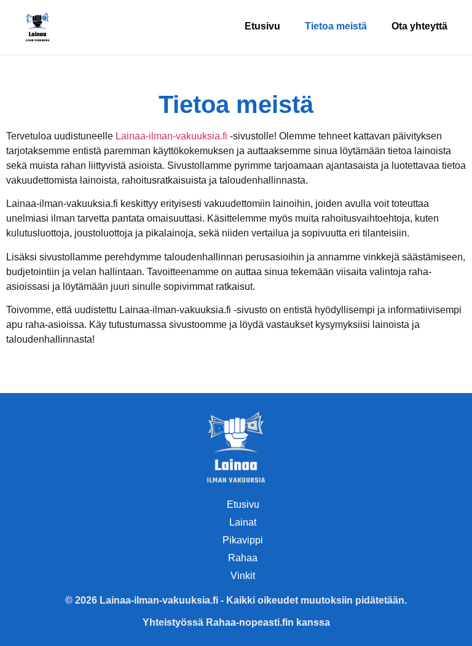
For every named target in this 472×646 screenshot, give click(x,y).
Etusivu (262, 26)
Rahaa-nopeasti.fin (250, 622)
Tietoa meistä (336, 26)
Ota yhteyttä (419, 26)
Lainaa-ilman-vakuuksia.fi (171, 136)
